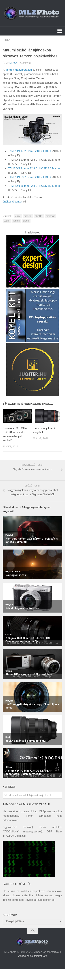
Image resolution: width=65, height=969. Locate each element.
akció (18, 216)
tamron (16, 221)
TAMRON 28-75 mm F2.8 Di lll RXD (29, 177)
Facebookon (43, 899)
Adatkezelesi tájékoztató (32, 955)
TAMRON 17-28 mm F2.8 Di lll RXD (29, 151)
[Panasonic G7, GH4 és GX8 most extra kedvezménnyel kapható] (17, 416)
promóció (50, 216)
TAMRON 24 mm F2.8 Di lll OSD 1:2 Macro (34, 168)
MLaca (13, 63)
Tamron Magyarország (18, 69)
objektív (38, 216)
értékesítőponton (12, 201)
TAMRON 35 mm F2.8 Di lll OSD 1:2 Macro (34, 185)
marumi (27, 216)
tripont (26, 221)
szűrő (6, 221)
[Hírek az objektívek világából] (47, 416)
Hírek (6, 39)
